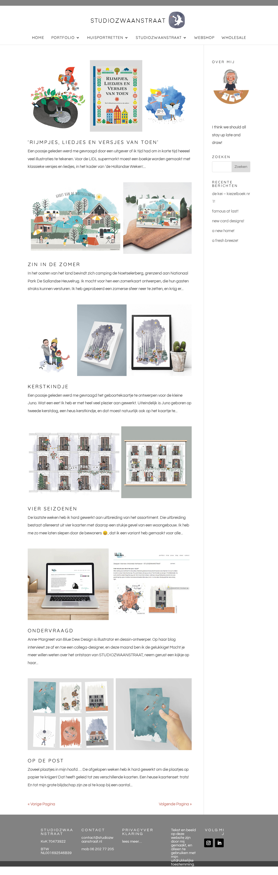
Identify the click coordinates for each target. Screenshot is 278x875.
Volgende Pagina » (175, 804)
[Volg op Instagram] (208, 843)
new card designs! (228, 221)
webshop (204, 38)
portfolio (63, 38)
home (38, 38)
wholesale (234, 38)
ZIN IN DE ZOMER (54, 264)
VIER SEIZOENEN (52, 509)
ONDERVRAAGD (51, 630)
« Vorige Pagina (41, 804)
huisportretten (105, 38)
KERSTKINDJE (48, 386)
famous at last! (225, 211)
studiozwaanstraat (159, 38)
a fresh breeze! (225, 241)
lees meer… (132, 841)
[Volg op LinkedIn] (219, 843)
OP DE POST (46, 760)
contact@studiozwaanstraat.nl (97, 839)
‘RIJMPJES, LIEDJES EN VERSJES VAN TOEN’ (93, 142)
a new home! (223, 231)
